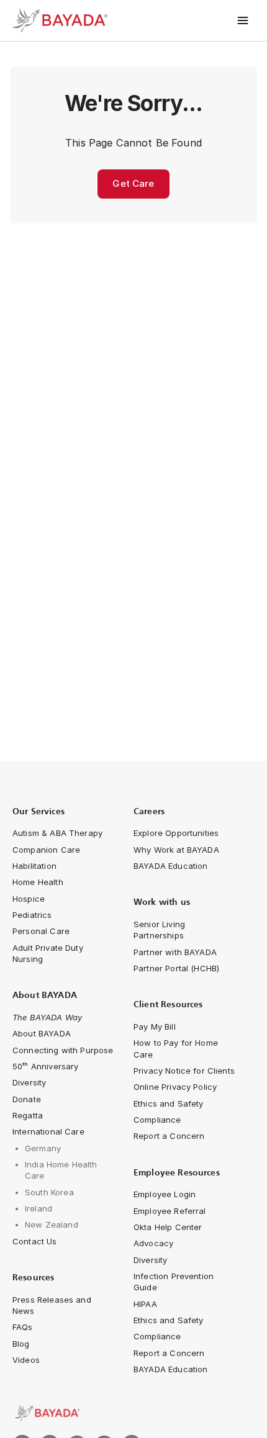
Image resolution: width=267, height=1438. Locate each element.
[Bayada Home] (62, 20)
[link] (133, 1413)
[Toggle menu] (243, 20)
